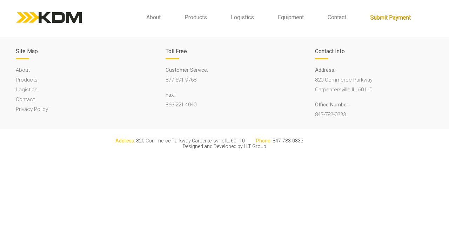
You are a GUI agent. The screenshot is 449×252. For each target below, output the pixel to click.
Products (196, 17)
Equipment (291, 17)
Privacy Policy (32, 109)
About (153, 17)
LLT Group (255, 146)
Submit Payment (390, 17)
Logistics (242, 17)
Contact (337, 17)
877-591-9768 (181, 80)
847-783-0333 (330, 114)
